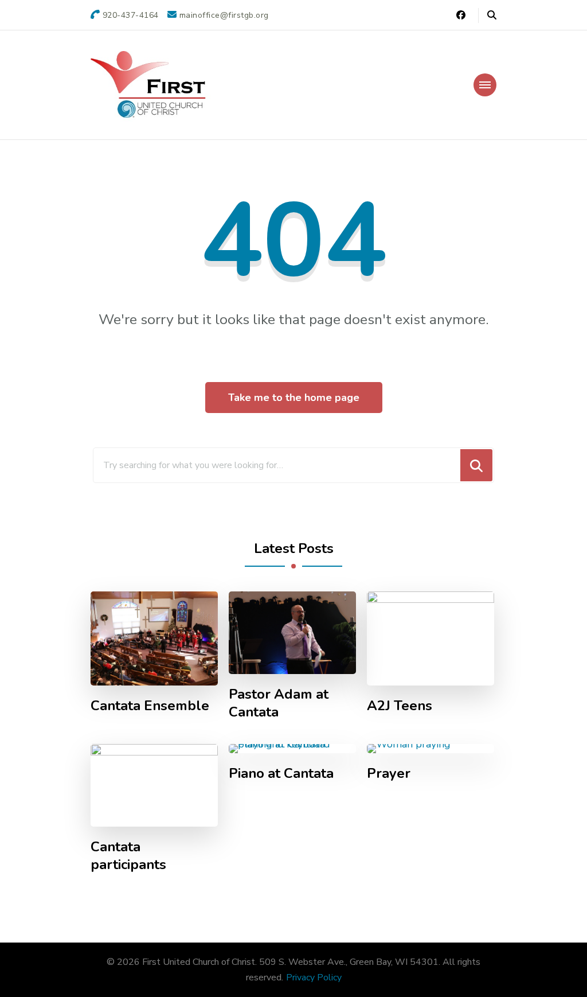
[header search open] (491, 15)
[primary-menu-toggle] (484, 84)
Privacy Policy (314, 977)
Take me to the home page (293, 397)
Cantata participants (128, 856)
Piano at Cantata (281, 773)
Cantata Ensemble (150, 706)
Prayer (388, 773)
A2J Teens (399, 706)
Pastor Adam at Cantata (278, 703)
